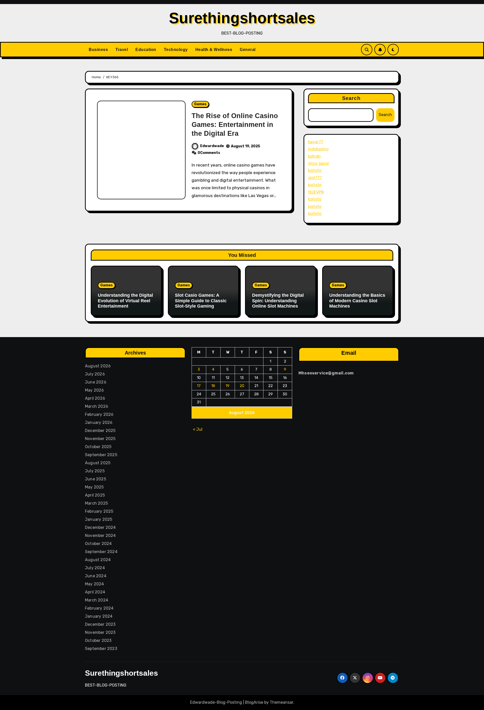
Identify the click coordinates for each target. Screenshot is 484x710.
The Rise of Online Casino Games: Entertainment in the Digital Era (235, 124)
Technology (176, 49)
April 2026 (95, 398)
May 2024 (94, 584)
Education (145, 49)
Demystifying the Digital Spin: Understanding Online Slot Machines (278, 301)
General (248, 49)
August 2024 (98, 559)
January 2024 (98, 616)
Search (351, 98)
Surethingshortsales (242, 18)
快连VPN (316, 192)
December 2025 (100, 430)
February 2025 (99, 511)
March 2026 (96, 406)
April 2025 (95, 495)
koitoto (314, 170)
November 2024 (100, 535)
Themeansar (281, 702)
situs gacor (318, 163)
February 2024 (99, 608)
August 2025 (97, 462)
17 (199, 386)
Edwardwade (212, 146)
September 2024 (101, 551)
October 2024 (98, 543)
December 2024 (100, 527)
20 (242, 386)
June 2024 (95, 576)
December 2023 (100, 624)
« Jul (197, 429)
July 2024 (95, 567)
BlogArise (254, 702)
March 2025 (96, 503)
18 (213, 386)
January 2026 (98, 422)
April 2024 (95, 592)
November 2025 (100, 438)
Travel (121, 49)
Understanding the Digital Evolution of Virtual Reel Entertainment (125, 301)
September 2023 (101, 648)
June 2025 (95, 479)
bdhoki (314, 156)
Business (98, 49)
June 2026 (95, 382)
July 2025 (95, 471)
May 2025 (94, 487)
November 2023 (100, 632)
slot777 (315, 177)
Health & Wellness (213, 49)
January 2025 (98, 519)
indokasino (318, 149)
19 (228, 386)
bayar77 (315, 142)
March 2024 (96, 600)
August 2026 (98, 366)
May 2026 (94, 390)
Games (200, 104)
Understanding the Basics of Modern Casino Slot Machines (357, 301)
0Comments (209, 153)
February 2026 (99, 414)
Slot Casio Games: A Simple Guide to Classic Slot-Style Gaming (201, 301)
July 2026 (95, 374)
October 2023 (98, 640)
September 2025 (101, 454)
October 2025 (98, 446)
